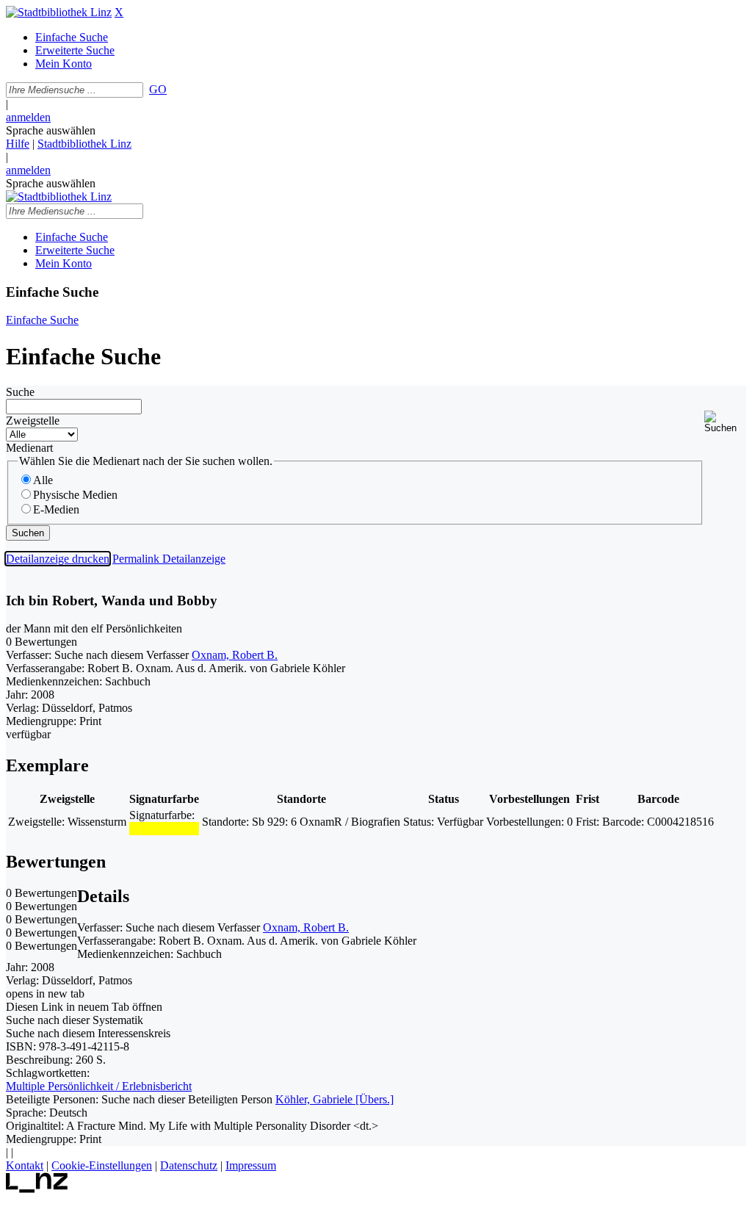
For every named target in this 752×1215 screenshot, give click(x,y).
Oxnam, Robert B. (235, 655)
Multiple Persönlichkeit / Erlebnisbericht (99, 1086)
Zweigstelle (32, 420)
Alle (43, 480)
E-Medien (56, 509)
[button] (725, 422)
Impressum (250, 1165)
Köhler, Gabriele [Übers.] (334, 1099)
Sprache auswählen (50, 130)
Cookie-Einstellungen (101, 1165)
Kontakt (24, 1165)
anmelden (28, 117)
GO (158, 89)
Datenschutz (188, 1165)
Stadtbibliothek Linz (84, 143)
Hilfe (17, 143)
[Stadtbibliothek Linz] (59, 12)
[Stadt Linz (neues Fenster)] (37, 1189)
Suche (20, 392)
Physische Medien (75, 494)
